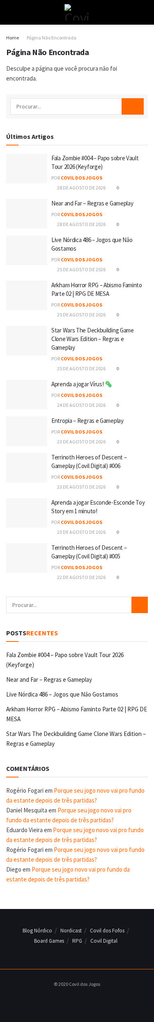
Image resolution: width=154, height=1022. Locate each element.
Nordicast (71, 930)
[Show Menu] (9, 12)
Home (12, 38)
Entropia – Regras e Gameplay (87, 420)
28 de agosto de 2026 (81, 188)
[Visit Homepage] (77, 12)
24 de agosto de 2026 (81, 405)
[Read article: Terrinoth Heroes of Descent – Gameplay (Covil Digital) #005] (26, 558)
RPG (77, 940)
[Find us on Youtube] (84, 1001)
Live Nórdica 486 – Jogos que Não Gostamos (62, 694)
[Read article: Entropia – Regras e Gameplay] (26, 431)
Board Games (49, 940)
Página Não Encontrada (51, 38)
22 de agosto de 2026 (81, 577)
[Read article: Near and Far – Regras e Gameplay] (26, 213)
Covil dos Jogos (81, 178)
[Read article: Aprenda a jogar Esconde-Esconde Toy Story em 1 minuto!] (26, 513)
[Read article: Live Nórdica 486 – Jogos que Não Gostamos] (26, 250)
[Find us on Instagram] (74, 1001)
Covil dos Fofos (107, 930)
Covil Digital (103, 940)
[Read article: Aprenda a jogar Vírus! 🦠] (26, 394)
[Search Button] (144, 12)
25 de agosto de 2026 (81, 269)
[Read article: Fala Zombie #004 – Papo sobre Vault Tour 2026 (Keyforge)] (26, 168)
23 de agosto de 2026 (81, 441)
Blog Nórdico (37, 930)
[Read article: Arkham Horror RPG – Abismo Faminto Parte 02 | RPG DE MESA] (26, 295)
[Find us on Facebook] (65, 1001)
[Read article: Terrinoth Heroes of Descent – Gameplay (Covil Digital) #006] (26, 467)
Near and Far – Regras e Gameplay (92, 203)
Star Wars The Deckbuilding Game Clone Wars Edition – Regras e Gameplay (92, 338)
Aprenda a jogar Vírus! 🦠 (82, 384)
